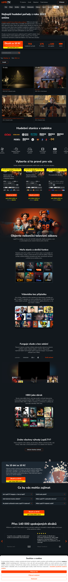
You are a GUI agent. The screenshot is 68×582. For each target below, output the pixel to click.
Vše (6, 7)
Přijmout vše (34, 572)
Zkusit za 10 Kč (15, 479)
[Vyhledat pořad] (19, 53)
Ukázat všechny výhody (34, 450)
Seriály (17, 7)
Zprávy (50, 7)
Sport (44, 7)
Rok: (15, 58)
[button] (2, 541)
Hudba (56, 7)
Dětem (23, 7)
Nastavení (34, 579)
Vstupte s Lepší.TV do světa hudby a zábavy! (14, 22)
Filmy (10, 7)
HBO (61, 7)
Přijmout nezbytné (34, 575)
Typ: (5, 58)
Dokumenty (30, 7)
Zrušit (4, 62)
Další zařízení (49, 357)
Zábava (38, 7)
